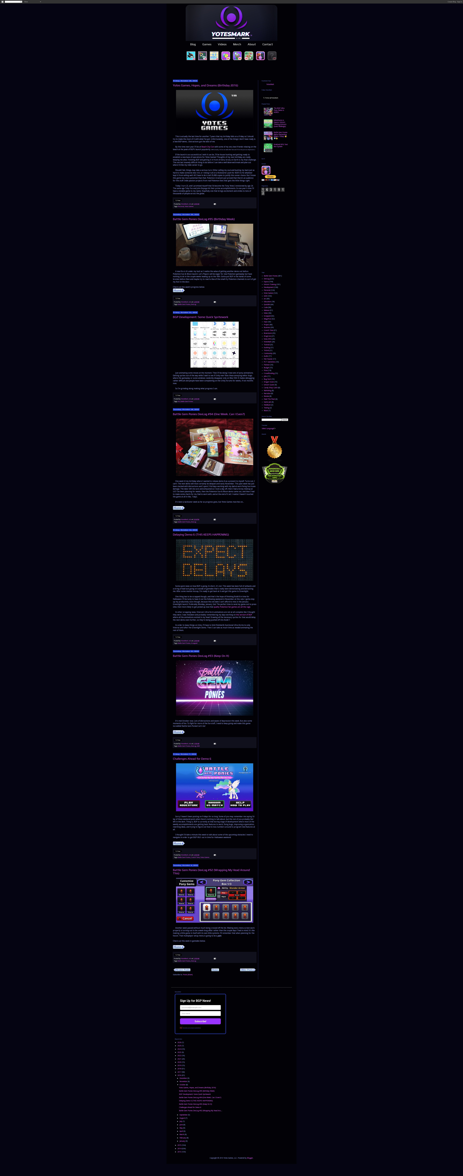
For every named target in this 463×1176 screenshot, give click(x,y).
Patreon (267, 365)
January (183, 1141)
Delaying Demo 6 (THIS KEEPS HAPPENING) (201, 534)
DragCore (267, 336)
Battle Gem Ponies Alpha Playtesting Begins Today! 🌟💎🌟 (280, 135)
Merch (237, 44)
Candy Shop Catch (271, 388)
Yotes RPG (268, 339)
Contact (267, 44)
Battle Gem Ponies (184, 304)
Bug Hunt (267, 379)
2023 (179, 1052)
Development (269, 287)
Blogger (250, 1158)
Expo (266, 322)
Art (179, 401)
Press (266, 370)
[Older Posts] (247, 970)
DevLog (193, 304)
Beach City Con (207, 147)
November (184, 1081)
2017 (179, 1072)
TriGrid (266, 350)
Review (266, 396)
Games (206, 44)
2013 (179, 1152)
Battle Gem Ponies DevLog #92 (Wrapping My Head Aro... (200, 1111)
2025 (179, 1046)
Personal (181, 206)
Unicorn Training (270, 284)
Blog (193, 44)
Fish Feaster (268, 359)
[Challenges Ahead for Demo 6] (179, 845)
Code (266, 307)
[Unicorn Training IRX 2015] (275, 484)
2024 (179, 1049)
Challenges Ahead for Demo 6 (192, 758)
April (181, 1131)
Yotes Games (189, 206)
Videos (222, 44)
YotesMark (270, 84)
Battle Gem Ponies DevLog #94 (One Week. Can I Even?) (209, 414)
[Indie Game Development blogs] (275, 462)
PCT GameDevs (269, 362)
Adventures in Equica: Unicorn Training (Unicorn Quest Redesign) (280, 123)
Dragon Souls (269, 382)
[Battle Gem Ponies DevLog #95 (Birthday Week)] (179, 292)
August (182, 1118)
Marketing (267, 390)
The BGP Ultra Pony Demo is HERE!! (279, 110)
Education (267, 302)
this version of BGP (244, 615)
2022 (179, 1056)
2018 (179, 1069)
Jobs (265, 376)
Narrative (267, 393)
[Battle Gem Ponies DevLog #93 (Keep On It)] (179, 733)
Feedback (267, 405)
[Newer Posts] (182, 970)
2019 (179, 1065)
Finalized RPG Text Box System (281, 145)
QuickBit (267, 304)
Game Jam (267, 402)
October (183, 1085)
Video (266, 313)
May (181, 1128)
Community (268, 353)
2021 (179, 1059)
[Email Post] (214, 204)
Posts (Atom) (188, 975)
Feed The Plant (269, 399)
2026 (179, 1042)
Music (266, 410)
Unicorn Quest (269, 385)
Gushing (267, 347)
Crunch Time (195, 857)
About (252, 44)
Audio (266, 356)
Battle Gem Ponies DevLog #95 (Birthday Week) (204, 219)
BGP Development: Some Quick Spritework (200, 317)
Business (267, 327)
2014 (179, 1148)
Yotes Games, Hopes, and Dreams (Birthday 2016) (205, 85)
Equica (266, 282)
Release (266, 310)
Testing (266, 408)
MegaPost (267, 319)
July (181, 1121)
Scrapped (194, 643)
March (182, 1134)
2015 (179, 1145)
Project (266, 325)
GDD (198, 746)
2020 (179, 1062)
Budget (266, 368)
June (181, 1125)
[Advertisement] (231, 69)
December (183, 1078)
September (184, 1115)
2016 (179, 1075)
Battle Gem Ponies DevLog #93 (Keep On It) (201, 655)
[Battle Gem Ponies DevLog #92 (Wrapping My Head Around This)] (179, 948)
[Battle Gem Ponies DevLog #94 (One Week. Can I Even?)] (179, 509)
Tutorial (266, 345)
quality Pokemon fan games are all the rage (232, 607)
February (183, 1138)
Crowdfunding (269, 373)
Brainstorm (268, 333)
